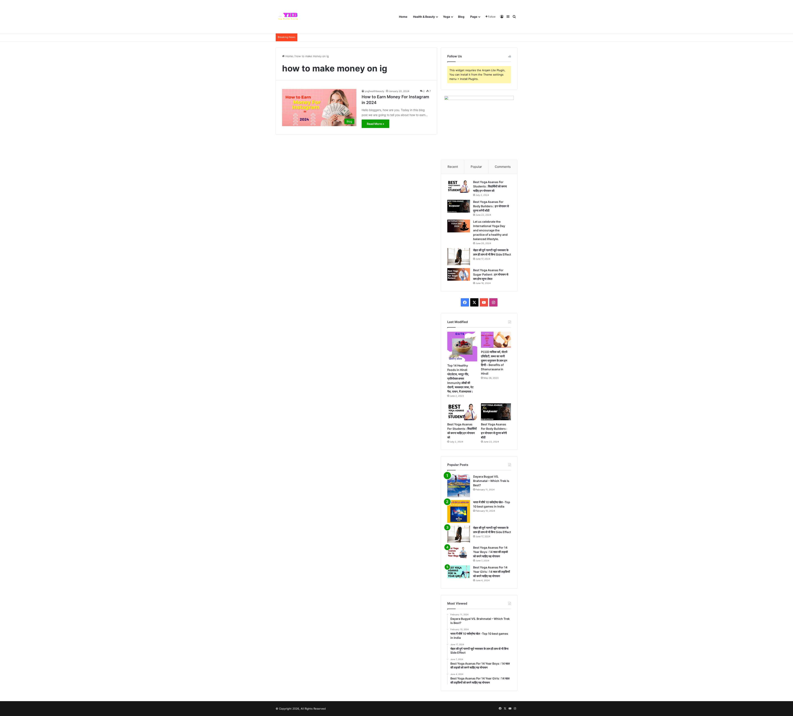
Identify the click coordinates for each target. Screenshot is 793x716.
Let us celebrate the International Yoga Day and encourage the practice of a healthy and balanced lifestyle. (490, 230)
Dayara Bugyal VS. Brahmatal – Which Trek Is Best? (491, 481)
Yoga (446, 16)
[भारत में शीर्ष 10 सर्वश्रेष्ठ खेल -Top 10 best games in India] (458, 511)
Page (473, 16)
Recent (453, 167)
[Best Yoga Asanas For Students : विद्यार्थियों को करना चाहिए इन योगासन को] (458, 186)
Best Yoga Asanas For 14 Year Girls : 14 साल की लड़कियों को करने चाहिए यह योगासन (491, 572)
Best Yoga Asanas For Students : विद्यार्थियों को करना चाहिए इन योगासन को (490, 186)
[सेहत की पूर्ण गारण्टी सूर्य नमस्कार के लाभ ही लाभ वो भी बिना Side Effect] (458, 256)
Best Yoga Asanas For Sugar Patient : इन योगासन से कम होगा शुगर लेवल (490, 274)
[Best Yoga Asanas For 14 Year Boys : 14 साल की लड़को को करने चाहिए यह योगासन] (458, 552)
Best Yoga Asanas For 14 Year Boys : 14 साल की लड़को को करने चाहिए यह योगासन (490, 552)
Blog (461, 16)
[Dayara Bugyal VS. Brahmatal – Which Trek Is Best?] (458, 486)
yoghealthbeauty (374, 91)
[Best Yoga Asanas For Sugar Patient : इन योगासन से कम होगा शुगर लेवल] (458, 274)
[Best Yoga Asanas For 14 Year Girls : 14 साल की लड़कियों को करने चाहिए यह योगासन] (458, 571)
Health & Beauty (424, 16)
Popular (476, 167)
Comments (503, 167)
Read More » (375, 123)
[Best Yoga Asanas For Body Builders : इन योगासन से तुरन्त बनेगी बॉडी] (458, 206)
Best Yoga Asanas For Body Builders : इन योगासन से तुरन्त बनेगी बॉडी (491, 206)
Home (403, 16)
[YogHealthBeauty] (289, 16)
